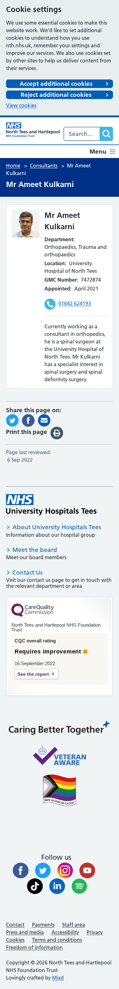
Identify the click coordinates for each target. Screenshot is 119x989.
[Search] (106, 134)
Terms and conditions (57, 940)
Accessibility (65, 932)
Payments (43, 925)
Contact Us (27, 572)
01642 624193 (74, 303)
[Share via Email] (44, 420)
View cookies (21, 105)
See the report (33, 674)
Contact (15, 925)
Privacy (95, 932)
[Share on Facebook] (28, 420)
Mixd (58, 977)
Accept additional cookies (56, 83)
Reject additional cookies (56, 94)
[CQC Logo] (32, 615)
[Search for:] (82, 134)
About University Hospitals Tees (56, 527)
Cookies (15, 940)
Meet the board (34, 549)
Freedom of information (34, 947)
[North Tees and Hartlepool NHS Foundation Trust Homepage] (33, 129)
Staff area (73, 925)
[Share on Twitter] (12, 420)
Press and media (25, 932)
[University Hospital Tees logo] (51, 504)
